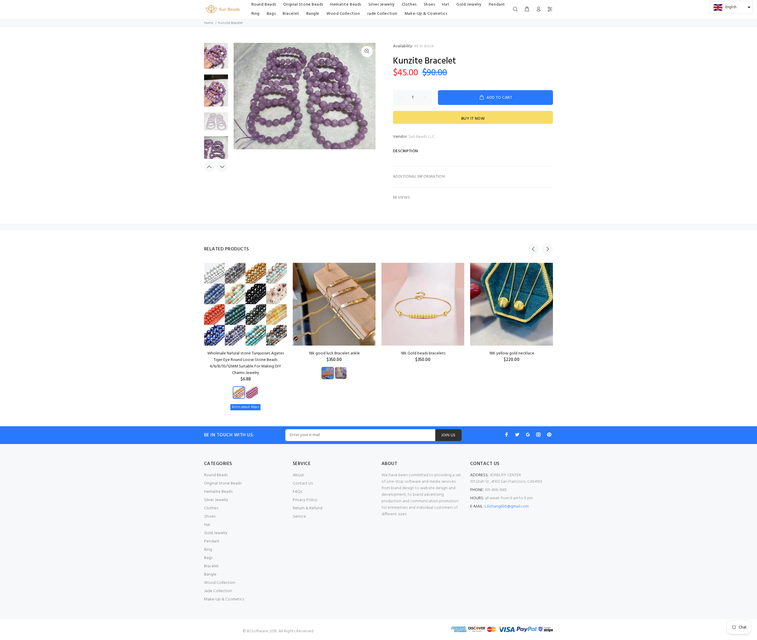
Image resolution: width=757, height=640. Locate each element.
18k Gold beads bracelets (423, 353)
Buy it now (473, 118)
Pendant (211, 541)
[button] (731, 7)
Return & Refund (307, 508)
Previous (209, 166)
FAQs (297, 491)
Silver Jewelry (216, 500)
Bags (208, 558)
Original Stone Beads (223, 483)
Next (222, 166)
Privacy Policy (305, 500)
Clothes (211, 508)
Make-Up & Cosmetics (224, 599)
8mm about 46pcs (245, 407)
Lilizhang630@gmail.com (507, 506)
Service (299, 516)
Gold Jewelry (215, 533)
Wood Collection (219, 582)
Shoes (210, 516)
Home (208, 23)
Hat (207, 524)
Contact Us (303, 483)
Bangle (210, 574)
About (298, 475)
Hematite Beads (218, 491)
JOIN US (448, 435)
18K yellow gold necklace (511, 353)
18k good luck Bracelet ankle (334, 353)
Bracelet (211, 566)
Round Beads (216, 475)
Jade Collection (218, 591)
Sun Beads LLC (421, 136)
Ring (208, 549)
